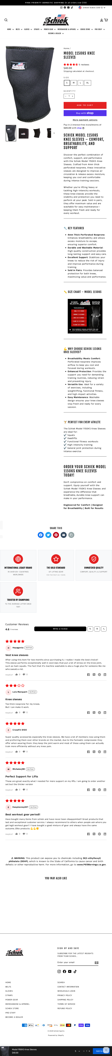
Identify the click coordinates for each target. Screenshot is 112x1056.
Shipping (68, 71)
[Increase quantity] (89, 1051)
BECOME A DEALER (54, 33)
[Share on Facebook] (41, 535)
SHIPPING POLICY (65, 999)
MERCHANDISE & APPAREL (67, 29)
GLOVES (27, 29)
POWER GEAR (49, 29)
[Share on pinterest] (99, 675)
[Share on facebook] (88, 675)
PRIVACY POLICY (65, 995)
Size (66, 77)
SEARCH (61, 982)
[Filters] (97, 628)
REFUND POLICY (65, 1008)
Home (66, 48)
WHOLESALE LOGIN (66, 991)
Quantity (70, 91)
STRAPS (37, 29)
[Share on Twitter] (48, 535)
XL (87, 82)
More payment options (85, 120)
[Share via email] (64, 535)
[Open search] (90, 628)
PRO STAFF (99, 29)
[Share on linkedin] (105, 675)
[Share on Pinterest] (56, 535)
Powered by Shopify (56, 1035)
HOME (9, 29)
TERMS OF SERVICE (66, 1004)
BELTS (18, 29)
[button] (71, 64)
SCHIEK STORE (85, 29)
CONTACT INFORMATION (68, 986)
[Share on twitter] (94, 675)
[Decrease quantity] (83, 1051)
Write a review (60, 628)
